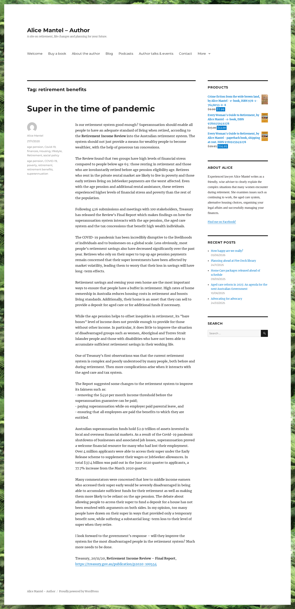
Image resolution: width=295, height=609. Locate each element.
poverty (32, 165)
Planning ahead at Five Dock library (233, 260)
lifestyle (57, 151)
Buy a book (57, 54)
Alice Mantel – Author (58, 30)
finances (32, 151)
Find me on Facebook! (222, 222)
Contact (185, 54)
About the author (86, 54)
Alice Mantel (35, 135)
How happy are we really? (227, 251)
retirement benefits (40, 169)
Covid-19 (50, 146)
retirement (45, 165)
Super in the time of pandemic (91, 108)
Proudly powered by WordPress (79, 591)
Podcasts (126, 54)
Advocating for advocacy (226, 298)
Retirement (34, 155)
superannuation (37, 173)
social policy (51, 155)
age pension (35, 146)
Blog (109, 54)
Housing (45, 151)
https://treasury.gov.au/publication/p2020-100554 (116, 564)
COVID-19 (51, 161)
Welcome (35, 54)
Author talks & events (156, 54)
